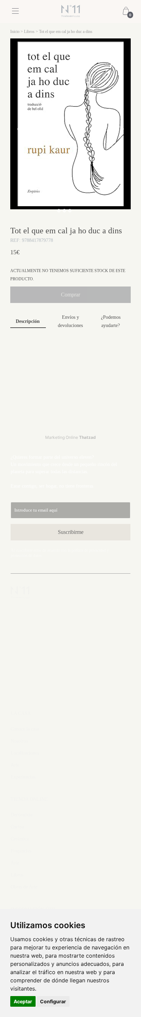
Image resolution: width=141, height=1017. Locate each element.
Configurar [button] (53, 1001)
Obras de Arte (24, 886)
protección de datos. (27, 555)
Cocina (17, 826)
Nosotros (19, 741)
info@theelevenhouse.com (44, 648)
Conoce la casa (25, 729)
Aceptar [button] (23, 1001)
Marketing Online (70, 437)
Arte (15, 765)
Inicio (15, 31)
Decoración (22, 814)
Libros (29, 31)
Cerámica (20, 838)
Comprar (70, 294)
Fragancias (21, 850)
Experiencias (23, 777)
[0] (126, 11)
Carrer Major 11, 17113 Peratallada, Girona (55, 614)
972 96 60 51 (27, 636)
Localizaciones (25, 753)
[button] (19, 129)
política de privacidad (89, 550)
